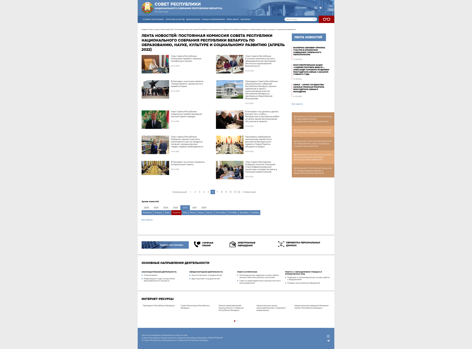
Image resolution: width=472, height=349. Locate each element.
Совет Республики (188, 6)
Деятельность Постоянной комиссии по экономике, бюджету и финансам (313, 131)
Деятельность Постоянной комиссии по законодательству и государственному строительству (313, 119)
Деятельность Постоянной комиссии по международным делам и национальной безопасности (313, 170)
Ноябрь (255, 212)
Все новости (147, 220)
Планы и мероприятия (213, 19)
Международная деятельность (206, 272)
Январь (158, 212)
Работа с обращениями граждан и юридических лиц (303, 273)
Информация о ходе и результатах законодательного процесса (159, 280)
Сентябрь (221, 212)
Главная (145, 29)
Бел (331, 9)
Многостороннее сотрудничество (207, 275)
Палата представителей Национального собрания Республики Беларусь (188, 307)
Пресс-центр (233, 19)
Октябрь (232, 212)
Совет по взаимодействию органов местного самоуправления (260, 282)
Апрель (176, 212)
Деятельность (193, 19)
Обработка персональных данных (303, 244)
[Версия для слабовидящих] (326, 19)
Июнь (193, 212)
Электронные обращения (246, 244)
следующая (249, 192)
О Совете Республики (153, 19)
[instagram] (316, 8)
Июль (201, 212)
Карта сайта (301, 8)
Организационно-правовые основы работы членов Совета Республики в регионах (259, 276)
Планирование (150, 275)
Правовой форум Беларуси (303, 305)
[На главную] (147, 8)
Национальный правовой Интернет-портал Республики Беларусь (269, 306)
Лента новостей (167, 29)
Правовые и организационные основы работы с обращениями (308, 278)
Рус (331, 6)
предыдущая (179, 192)
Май (185, 212)
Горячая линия (207, 244)
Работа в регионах (247, 272)
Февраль (147, 212)
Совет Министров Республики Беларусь (153, 306)
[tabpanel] (156, 307)
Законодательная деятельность (159, 272)
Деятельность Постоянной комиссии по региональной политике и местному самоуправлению (313, 157)
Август (209, 212)
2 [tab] (237, 321)
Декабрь (244, 212)
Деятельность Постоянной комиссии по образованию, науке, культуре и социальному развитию (313, 143)
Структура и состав (174, 19)
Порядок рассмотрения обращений (303, 283)
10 (230, 192)
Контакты (245, 19)
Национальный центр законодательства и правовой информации (228, 307)
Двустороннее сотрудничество (206, 279)
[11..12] (237, 192)
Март (167, 212)
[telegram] (320, 8)
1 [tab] (235, 321)
